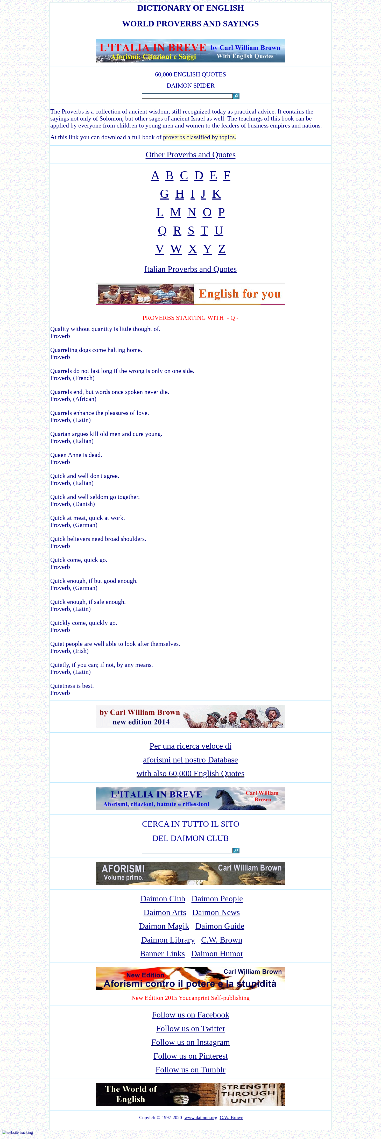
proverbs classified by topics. (199, 137)
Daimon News (216, 912)
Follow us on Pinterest (190, 1055)
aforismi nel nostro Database (190, 759)
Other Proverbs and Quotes (191, 154)
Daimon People (217, 898)
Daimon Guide (219, 926)
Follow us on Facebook (190, 1014)
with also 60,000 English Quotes (190, 773)
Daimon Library (168, 939)
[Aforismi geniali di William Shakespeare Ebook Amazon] (190, 726)
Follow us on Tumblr (190, 1069)
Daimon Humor (217, 953)
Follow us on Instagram (190, 1042)
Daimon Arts (165, 912)
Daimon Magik (164, 926)
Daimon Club (162, 898)
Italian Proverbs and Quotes (190, 269)
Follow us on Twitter (190, 1028)
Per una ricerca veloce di (190, 746)
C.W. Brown (221, 939)
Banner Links (162, 953)
